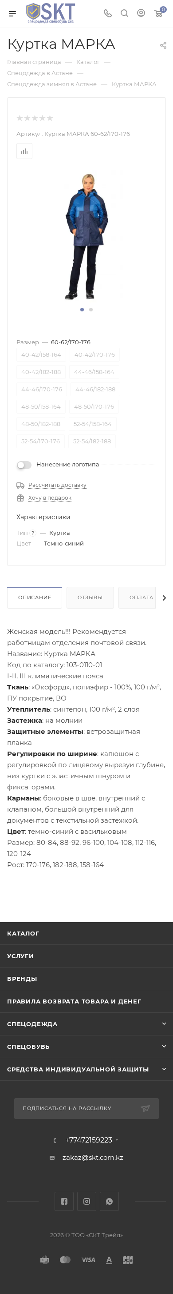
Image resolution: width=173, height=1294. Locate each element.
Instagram (86, 1201)
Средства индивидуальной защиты (78, 1069)
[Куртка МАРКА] (87, 236)
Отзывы (90, 597)
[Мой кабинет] (141, 14)
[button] (82, 310)
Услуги (20, 956)
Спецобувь (28, 1046)
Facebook (64, 1201)
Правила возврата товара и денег (74, 1001)
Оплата (141, 597)
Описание (34, 597)
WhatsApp (109, 1201)
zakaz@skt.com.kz (93, 1157)
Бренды (22, 978)
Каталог (23, 933)
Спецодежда (32, 1023)
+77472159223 (88, 1140)
